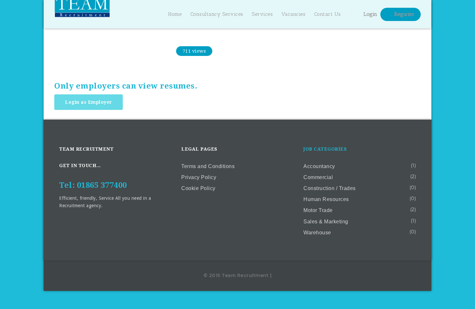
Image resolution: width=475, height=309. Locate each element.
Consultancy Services (216, 14)
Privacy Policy (198, 177)
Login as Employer (88, 102)
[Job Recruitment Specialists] (82, 14)
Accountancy (319, 166)
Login (369, 14)
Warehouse (317, 232)
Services (262, 14)
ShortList (153, 51)
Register (404, 14)
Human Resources (326, 199)
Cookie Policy (198, 188)
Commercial (318, 177)
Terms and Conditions (208, 166)
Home (175, 14)
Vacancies (293, 14)
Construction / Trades (329, 188)
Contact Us (327, 14)
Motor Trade (318, 210)
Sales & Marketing (325, 221)
